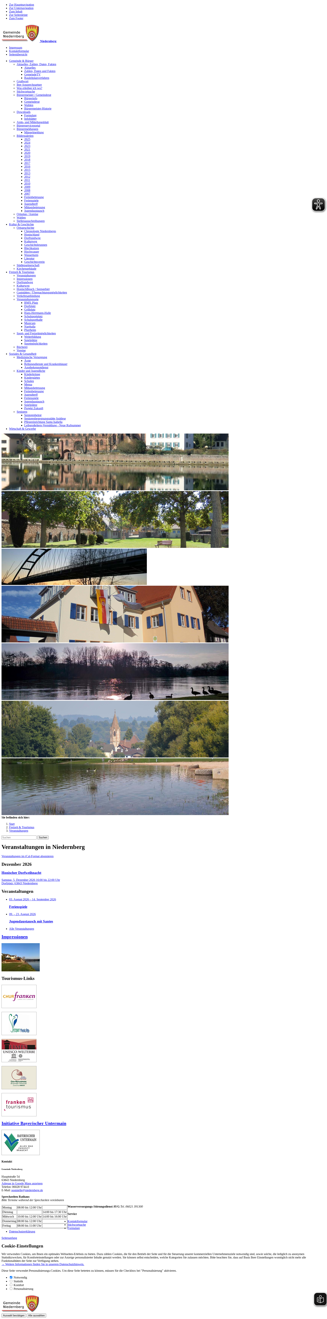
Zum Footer (16, 18)
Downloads (23, 112)
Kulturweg (30, 241)
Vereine (21, 350)
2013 (27, 173)
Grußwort (22, 81)
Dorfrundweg (32, 238)
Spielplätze (30, 340)
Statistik (18, 1281)
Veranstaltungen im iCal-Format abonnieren (28, 856)
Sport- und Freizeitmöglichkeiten (36, 333)
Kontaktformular (19, 51)
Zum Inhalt (15, 11)
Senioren (22, 411)
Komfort (19, 1285)
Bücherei (22, 347)
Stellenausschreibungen (31, 221)
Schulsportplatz (33, 316)
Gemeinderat (32, 101)
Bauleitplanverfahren (36, 77)
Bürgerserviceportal (28, 125)
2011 (27, 180)
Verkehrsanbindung (28, 295)
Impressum (15, 47)
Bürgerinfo (30, 98)
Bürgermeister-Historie (37, 108)
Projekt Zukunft (33, 408)
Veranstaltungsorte (28, 299)
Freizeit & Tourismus (21, 272)
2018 (27, 159)
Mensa (28, 384)
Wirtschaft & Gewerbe (22, 428)
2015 (27, 169)
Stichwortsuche (26, 91)
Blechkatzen (31, 248)
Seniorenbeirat (32, 415)
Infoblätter (30, 118)
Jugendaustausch (34, 210)
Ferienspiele (31, 200)
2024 (27, 142)
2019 (27, 156)
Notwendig (20, 1277)
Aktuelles (30, 67)
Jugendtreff (31, 204)
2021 (27, 149)
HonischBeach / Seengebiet (33, 289)
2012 (27, 176)
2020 (27, 152)
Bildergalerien (25, 135)
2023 (27, 146)
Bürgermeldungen (27, 129)
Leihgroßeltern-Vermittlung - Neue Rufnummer (52, 425)
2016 (27, 166)
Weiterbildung (32, 336)
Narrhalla (29, 326)
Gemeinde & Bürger (21, 60)
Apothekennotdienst (36, 367)
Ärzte (27, 360)
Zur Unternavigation (21, 8)
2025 (27, 139)
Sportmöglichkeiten (35, 343)
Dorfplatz (30, 306)
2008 (27, 190)
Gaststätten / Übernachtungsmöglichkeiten (42, 292)
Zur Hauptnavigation (21, 4)
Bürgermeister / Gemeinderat (34, 95)
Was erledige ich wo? (29, 88)
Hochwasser (31, 251)
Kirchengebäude (26, 268)
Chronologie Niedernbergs (40, 231)
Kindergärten (32, 377)
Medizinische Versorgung (32, 357)
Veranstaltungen (26, 275)
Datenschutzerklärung (22, 1231)
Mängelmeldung (34, 132)
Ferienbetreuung (34, 197)
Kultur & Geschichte (21, 224)
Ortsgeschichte (25, 227)
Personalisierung (23, 1288)
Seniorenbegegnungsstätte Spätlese (45, 418)
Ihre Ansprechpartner (29, 84)
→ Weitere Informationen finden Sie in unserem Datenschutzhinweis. (43, 1264)
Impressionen (25, 278)
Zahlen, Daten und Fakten (39, 71)
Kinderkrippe (32, 374)
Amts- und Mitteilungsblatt (33, 122)
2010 (27, 183)
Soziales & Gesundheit (22, 353)
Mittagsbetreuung (34, 207)
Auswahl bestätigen (13, 1315)
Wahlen (28, 105)
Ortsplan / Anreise (27, 214)
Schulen (29, 381)
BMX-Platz (31, 302)
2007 (27, 193)
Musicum (29, 323)
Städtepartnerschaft (28, 265)
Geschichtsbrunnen (35, 244)
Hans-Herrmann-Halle (37, 313)
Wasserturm (31, 255)
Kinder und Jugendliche (31, 370)
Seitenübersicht (18, 54)
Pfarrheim (30, 330)
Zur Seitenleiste (18, 14)
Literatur (29, 258)
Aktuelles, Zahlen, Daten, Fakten (36, 64)
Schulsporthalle (33, 319)
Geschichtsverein (34, 261)
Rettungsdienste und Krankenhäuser (45, 364)
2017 (27, 163)
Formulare (30, 115)
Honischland (31, 234)
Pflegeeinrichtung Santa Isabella (43, 422)
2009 (27, 186)
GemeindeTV (32, 74)
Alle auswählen (36, 1315)
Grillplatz (29, 309)
